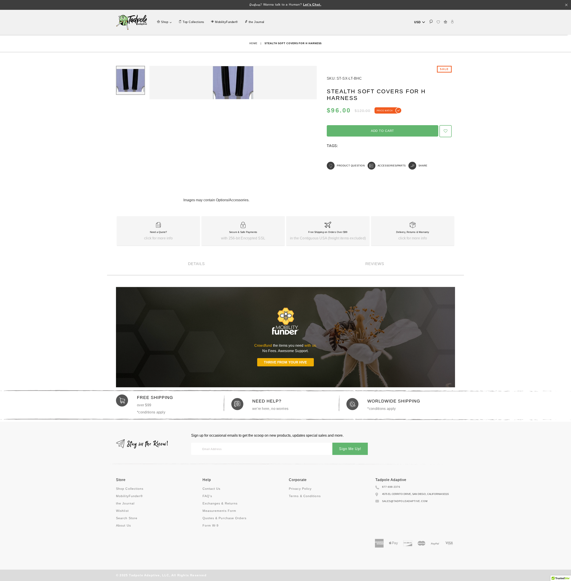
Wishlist (122, 511)
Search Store (126, 518)
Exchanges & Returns (220, 503)
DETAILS (196, 264)
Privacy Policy (300, 488)
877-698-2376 (391, 487)
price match (385, 111)
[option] (233, 82)
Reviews (374, 264)
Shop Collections (130, 488)
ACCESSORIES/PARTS (392, 165)
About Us (123, 525)
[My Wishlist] (438, 22)
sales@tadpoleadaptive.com (405, 501)
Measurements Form (219, 511)
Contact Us (212, 488)
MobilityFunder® (129, 496)
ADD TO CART (382, 131)
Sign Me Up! (350, 449)
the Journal (125, 503)
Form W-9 (211, 525)
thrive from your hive (285, 362)
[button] (445, 131)
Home (253, 43)
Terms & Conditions (305, 496)
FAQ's (207, 496)
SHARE (422, 165)
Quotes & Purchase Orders (224, 518)
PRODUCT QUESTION (351, 165)
